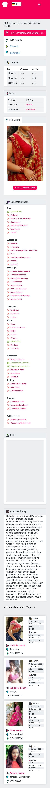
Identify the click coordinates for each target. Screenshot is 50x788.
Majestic (13, 46)
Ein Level (14, 215)
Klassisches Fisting (18, 384)
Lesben (14, 317)
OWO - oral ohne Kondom (21, 219)
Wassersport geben (19, 419)
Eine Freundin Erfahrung (20, 363)
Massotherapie (17, 285)
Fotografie (15, 247)
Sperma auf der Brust (19, 405)
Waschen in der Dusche (20, 257)
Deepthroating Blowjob (20, 366)
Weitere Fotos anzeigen (25, 188)
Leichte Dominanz (18, 327)
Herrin (13, 324)
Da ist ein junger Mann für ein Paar (24, 250)
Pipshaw (14, 261)
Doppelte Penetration (19, 225)
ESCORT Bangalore (12, 23)
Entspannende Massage (20, 296)
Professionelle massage (20, 271)
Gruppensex (15, 222)
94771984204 (16, 40)
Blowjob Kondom (18, 359)
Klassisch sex (16, 212)
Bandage (14, 345)
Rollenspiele (15, 341)
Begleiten (14, 243)
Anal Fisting (15, 387)
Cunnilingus (15, 373)
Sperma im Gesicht (18, 409)
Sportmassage (16, 292)
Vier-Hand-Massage (19, 289)
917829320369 (16, 738)
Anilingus (14, 377)
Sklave (13, 334)
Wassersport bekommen (21, 423)
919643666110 (16, 653)
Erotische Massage (18, 275)
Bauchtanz (15, 314)
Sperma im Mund (17, 402)
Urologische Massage (19, 278)
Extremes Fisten (17, 391)
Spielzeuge (15, 229)
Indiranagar (14, 52)
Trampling (15, 348)
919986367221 (16, 696)
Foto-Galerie (14, 120)
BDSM (13, 331)
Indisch (29, 105)
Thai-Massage (16, 282)
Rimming (14, 264)
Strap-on (14, 338)
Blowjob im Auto (17, 370)
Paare (13, 254)
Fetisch (13, 232)
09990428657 (16, 781)
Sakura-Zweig (16, 299)
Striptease (15, 310)
